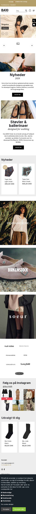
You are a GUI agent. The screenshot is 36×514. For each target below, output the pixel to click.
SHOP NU (17, 94)
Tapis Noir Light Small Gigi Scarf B (9, 180)
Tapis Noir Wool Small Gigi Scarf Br (26, 180)
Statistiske (7, 501)
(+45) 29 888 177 (8, 463)
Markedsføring (8, 495)
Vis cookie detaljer (7, 504)
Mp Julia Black (25, 442)
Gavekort (13, 5)
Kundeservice (5, 5)
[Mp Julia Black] (26, 431)
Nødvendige (7, 492)
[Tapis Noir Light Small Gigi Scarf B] (9, 171)
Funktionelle (7, 498)
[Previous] (3, 179)
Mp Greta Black (8, 442)
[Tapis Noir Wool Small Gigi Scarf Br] (26, 171)
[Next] (32, 179)
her (11, 489)
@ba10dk (7, 386)
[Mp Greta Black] (9, 431)
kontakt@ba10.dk (6, 465)
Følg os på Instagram (17, 382)
